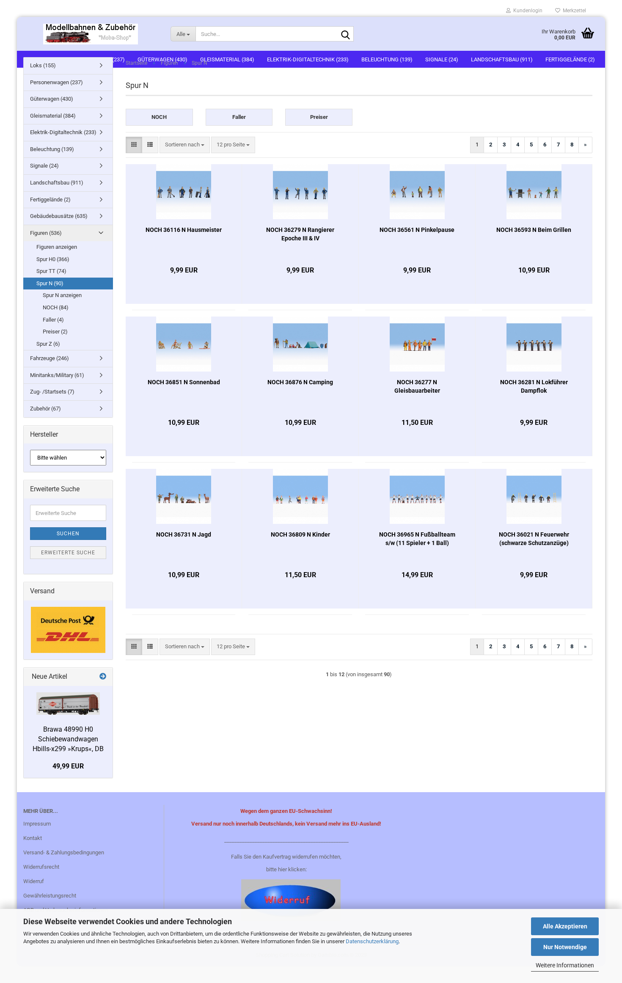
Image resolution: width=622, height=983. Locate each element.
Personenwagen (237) (56, 82)
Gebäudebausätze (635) (59, 216)
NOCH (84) (56, 307)
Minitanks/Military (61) (57, 375)
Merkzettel (573, 11)
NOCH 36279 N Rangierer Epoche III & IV (300, 234)
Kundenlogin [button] (526, 11)
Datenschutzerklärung (372, 941)
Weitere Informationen (565, 965)
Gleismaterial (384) (53, 116)
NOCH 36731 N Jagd (183, 534)
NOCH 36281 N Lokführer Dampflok (534, 386)
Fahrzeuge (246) (49, 358)
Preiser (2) (55, 331)
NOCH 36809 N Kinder (300, 534)
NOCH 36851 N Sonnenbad (184, 382)
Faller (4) (53, 320)
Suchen (68, 534)
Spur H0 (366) (52, 259)
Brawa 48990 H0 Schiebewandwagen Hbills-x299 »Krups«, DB (68, 739)
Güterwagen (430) (51, 99)
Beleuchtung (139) (52, 149)
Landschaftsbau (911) (56, 182)
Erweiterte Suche (68, 553)
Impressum (37, 824)
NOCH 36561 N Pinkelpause (417, 229)
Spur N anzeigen (62, 295)
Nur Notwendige (565, 947)
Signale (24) (44, 165)
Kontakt (32, 838)
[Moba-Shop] (90, 34)
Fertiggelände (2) (50, 199)
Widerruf (33, 881)
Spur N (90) (49, 283)
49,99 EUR (68, 766)
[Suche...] (346, 34)
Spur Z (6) (48, 344)
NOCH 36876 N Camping (300, 382)
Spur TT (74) (51, 271)
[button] (134, 145)
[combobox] (185, 145)
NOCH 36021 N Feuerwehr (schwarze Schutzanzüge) (534, 538)
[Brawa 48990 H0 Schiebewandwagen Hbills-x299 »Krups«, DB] (68, 703)
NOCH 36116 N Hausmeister (184, 229)
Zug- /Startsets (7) (52, 391)
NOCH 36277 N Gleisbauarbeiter (417, 386)
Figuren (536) (46, 233)
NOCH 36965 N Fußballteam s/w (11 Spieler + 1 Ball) (417, 538)
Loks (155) (43, 65)
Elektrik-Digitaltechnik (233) (63, 132)
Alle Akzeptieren (565, 926)
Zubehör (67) (45, 408)
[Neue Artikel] (102, 677)
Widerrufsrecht (41, 867)
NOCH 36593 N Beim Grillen (533, 229)
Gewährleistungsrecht (49, 895)
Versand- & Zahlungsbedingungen (63, 852)
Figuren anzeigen (56, 247)
